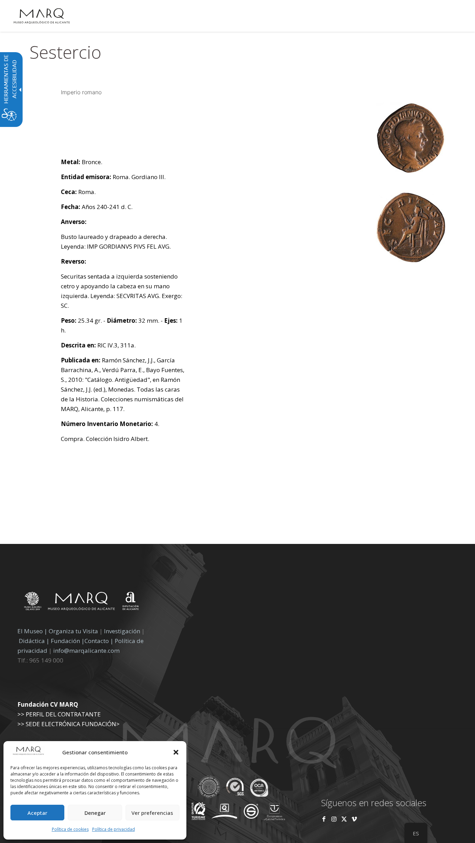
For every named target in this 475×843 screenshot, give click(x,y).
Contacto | (98, 641)
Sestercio (65, 52)
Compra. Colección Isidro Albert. (105, 439)
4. (110, 424)
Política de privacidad (113, 829)
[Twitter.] (344, 819)
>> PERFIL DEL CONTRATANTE (59, 714)
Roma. (78, 192)
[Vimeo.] (354, 819)
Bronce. (81, 162)
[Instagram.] (334, 819)
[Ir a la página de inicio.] (42, 15)
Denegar (95, 812)
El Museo (30, 631)
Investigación (122, 631)
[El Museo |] (410, 260)
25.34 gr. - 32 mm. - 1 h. (122, 325)
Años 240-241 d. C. (96, 207)
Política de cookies (70, 829)
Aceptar (37, 812)
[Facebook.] (324, 819)
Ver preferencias (152, 812)
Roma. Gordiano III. (113, 177)
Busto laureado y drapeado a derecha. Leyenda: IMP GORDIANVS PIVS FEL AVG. (116, 241)
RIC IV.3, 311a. (98, 345)
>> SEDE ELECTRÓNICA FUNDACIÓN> (68, 724)
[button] (175, 752)
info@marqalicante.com (86, 651)
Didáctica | (35, 641)
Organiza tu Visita (73, 631)
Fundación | (67, 641)
